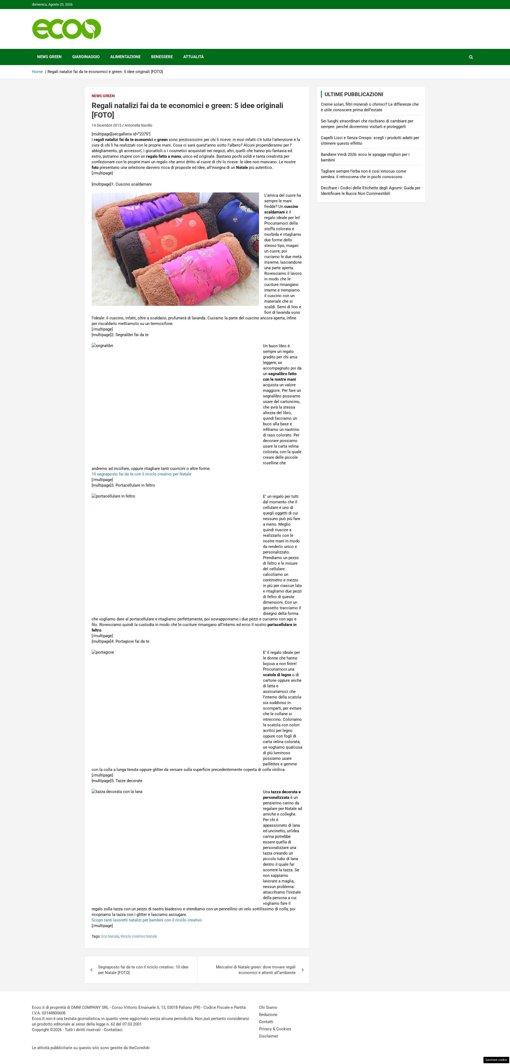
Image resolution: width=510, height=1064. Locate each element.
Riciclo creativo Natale (139, 936)
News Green (49, 56)
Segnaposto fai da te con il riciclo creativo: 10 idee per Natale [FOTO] (143, 970)
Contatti (266, 1021)
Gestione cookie (496, 1060)
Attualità (193, 56)
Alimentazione (125, 56)
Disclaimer (268, 1036)
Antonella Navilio (138, 125)
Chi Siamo (268, 1007)
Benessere (162, 56)
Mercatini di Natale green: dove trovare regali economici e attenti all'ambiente (256, 970)
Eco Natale (110, 936)
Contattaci (113, 1029)
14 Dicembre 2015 (106, 125)
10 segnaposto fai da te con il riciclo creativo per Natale (141, 474)
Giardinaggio (86, 56)
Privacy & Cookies (275, 1029)
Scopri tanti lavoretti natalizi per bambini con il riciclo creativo (147, 920)
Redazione (268, 1014)
